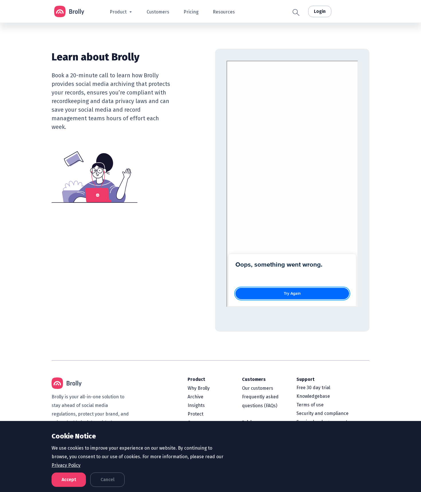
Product (196, 379)
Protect (195, 414)
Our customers (257, 388)
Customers (254, 379)
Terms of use (310, 405)
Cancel (108, 479)
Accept (69, 479)
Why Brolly (199, 388)
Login (320, 11)
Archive (195, 396)
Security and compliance (322, 413)
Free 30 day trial (313, 387)
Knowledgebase (313, 396)
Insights (196, 405)
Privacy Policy (66, 465)
